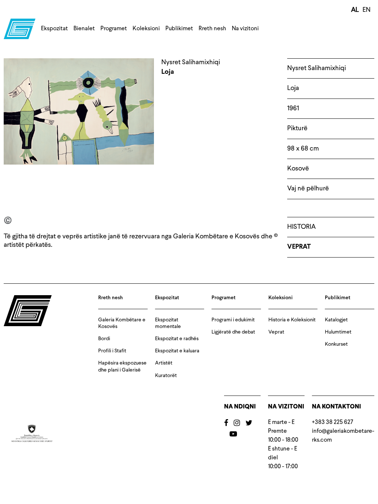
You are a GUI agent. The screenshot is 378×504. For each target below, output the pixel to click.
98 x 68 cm (303, 148)
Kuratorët (166, 375)
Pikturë (297, 128)
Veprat (299, 247)
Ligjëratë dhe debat (233, 332)
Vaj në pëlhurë (308, 188)
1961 (293, 108)
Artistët (163, 363)
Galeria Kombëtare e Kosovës (121, 323)
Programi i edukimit (233, 319)
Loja (293, 88)
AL (355, 10)
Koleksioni (146, 29)
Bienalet (84, 29)
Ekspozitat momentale (168, 323)
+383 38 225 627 (332, 422)
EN (366, 10)
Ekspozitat (54, 29)
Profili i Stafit (112, 350)
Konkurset (336, 344)
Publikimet (179, 29)
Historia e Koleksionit (292, 319)
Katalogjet (336, 319)
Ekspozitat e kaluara (177, 350)
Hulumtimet (338, 332)
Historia (301, 227)
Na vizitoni (245, 29)
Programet (113, 29)
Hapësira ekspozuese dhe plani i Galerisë (122, 366)
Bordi (104, 338)
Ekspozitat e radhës (177, 338)
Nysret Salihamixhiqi (316, 68)
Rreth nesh (212, 29)
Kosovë (298, 168)
